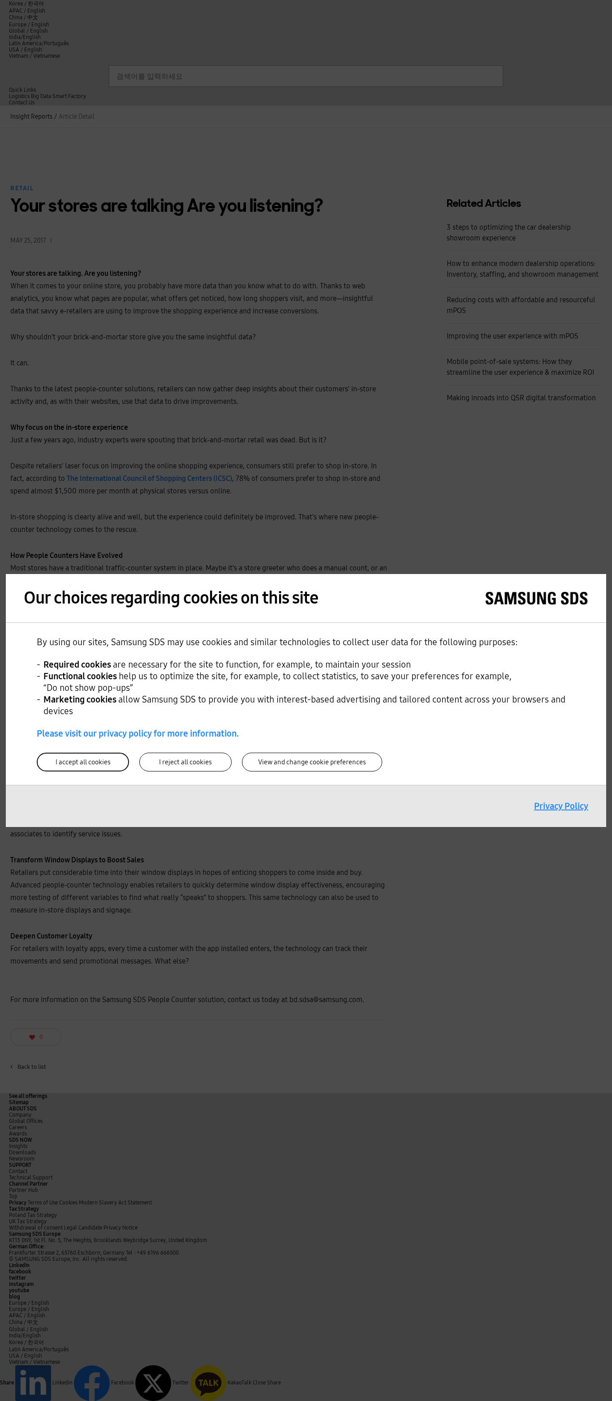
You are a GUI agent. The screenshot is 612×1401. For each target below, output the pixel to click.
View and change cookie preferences (312, 762)
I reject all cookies (185, 762)
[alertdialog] (306, 700)
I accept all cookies (83, 762)
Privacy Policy (561, 806)
